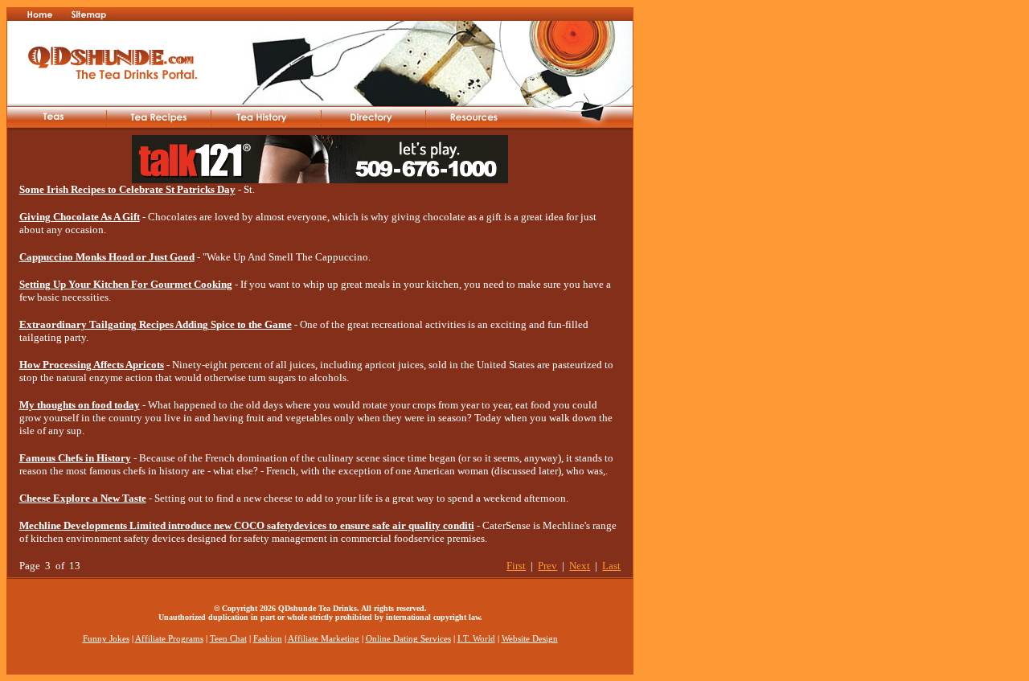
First (516, 566)
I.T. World (476, 638)
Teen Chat (228, 638)
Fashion (267, 638)
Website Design (530, 638)
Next (579, 566)
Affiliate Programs (169, 638)
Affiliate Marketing (323, 638)
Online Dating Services (408, 638)
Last (611, 566)
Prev (547, 566)
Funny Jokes (106, 638)
